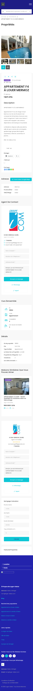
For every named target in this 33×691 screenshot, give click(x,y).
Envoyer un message (16, 279)
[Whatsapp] (11, 169)
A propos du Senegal (7, 644)
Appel (17, 290)
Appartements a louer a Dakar (10, 607)
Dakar (16, 190)
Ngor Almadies (8, 402)
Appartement (13, 316)
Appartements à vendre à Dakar (10, 611)
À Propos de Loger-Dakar (10, 587)
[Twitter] (7, 169)
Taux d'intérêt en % (9, 529)
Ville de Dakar (5, 635)
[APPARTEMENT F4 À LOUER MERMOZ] (16, 220)
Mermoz (7, 94)
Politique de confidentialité (10, 683)
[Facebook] (5, 169)
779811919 (9, 240)
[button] (16, 564)
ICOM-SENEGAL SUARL (11, 235)
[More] (13, 169)
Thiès (2, 640)
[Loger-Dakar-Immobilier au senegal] (3, 4)
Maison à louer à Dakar (8, 616)
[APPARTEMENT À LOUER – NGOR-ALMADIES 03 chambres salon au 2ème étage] (16, 386)
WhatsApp (16, 285)
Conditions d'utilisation (8, 680)
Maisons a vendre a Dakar (8, 620)
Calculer (16, 539)
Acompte (6, 513)
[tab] (3, 67)
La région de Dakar (6, 631)
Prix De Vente (8, 505)
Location (6, 564)
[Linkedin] (9, 169)
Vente (5, 568)
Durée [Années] (8, 521)
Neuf (20, 355)
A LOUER (22, 352)
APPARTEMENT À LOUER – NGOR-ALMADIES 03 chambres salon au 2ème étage (15, 398)
